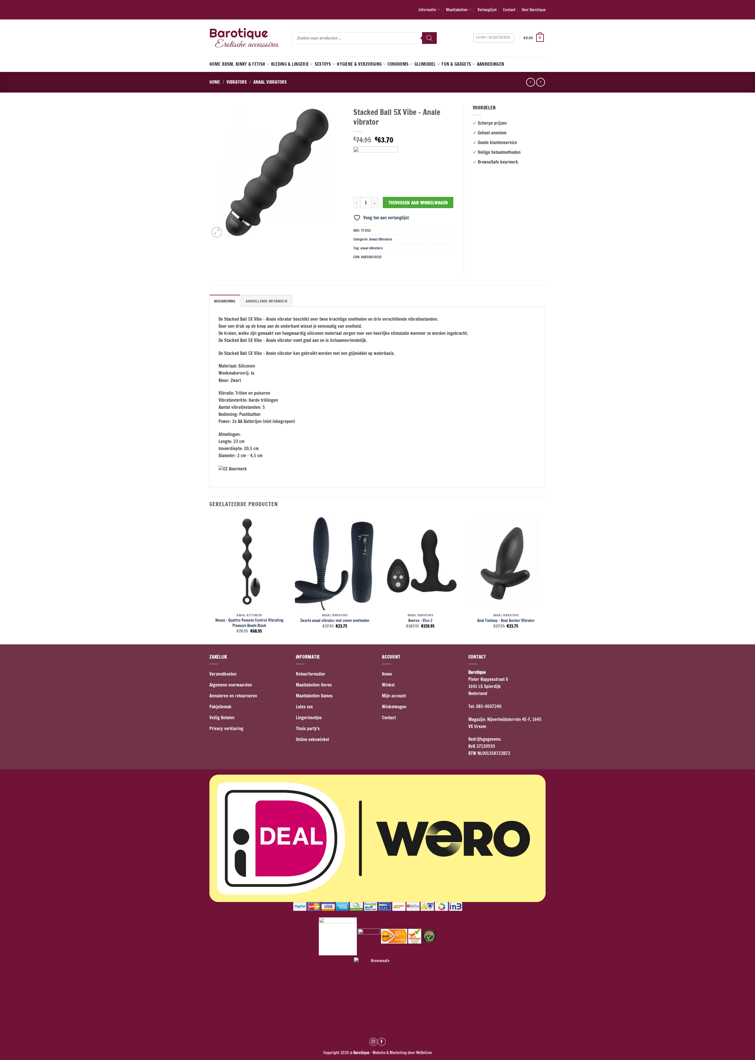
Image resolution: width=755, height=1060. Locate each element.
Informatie (427, 9)
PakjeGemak (220, 707)
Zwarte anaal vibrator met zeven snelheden (334, 620)
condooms (398, 64)
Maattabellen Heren (314, 685)
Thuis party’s (308, 728)
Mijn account (394, 696)
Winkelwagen (394, 707)
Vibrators (236, 82)
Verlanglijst (487, 9)
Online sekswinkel (312, 739)
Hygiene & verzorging (359, 64)
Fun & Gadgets (456, 64)
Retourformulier (310, 674)
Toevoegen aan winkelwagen (418, 203)
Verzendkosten (223, 674)
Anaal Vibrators (270, 82)
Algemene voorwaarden (230, 685)
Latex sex (304, 707)
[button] (534, 38)
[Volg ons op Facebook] (382, 1042)
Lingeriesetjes (309, 718)
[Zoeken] (429, 38)
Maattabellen (456, 9)
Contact (509, 9)
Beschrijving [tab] (224, 301)
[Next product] (530, 82)
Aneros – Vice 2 (420, 620)
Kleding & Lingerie (290, 64)
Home (214, 64)
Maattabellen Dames (314, 696)
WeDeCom (423, 1052)
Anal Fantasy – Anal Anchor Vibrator (506, 620)
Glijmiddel (425, 64)
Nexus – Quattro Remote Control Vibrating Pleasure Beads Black (249, 623)
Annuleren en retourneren (233, 696)
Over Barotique (534, 9)
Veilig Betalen (221, 718)
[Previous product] (540, 82)
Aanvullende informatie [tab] (267, 301)
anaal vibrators (371, 248)
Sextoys (323, 64)
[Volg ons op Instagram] (373, 1042)
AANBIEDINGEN (490, 64)
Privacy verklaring (226, 728)
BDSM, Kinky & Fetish (243, 64)
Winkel (388, 685)
